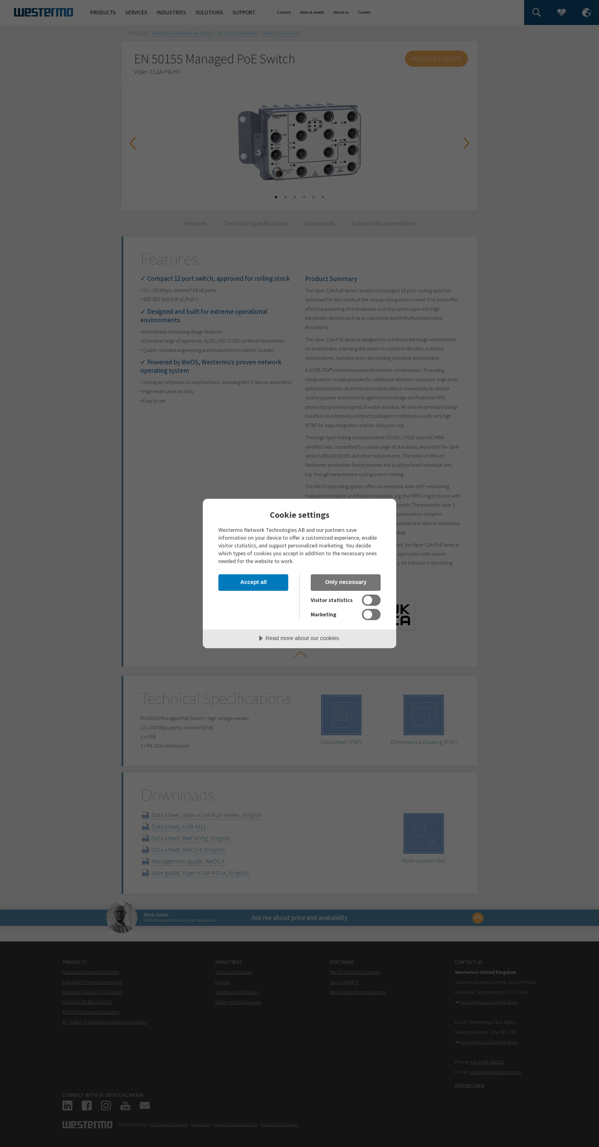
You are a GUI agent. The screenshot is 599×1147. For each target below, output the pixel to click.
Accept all (253, 582)
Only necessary (346, 582)
